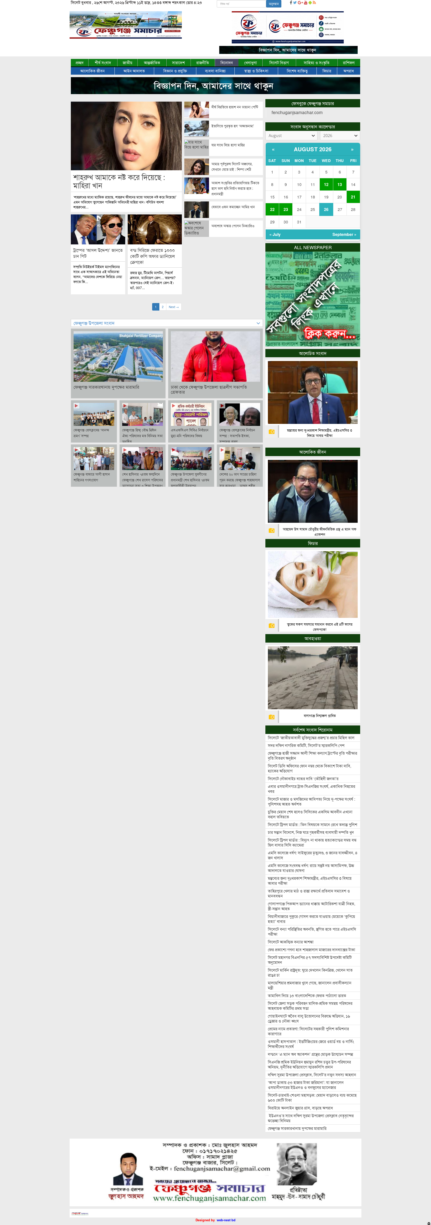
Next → (174, 307)
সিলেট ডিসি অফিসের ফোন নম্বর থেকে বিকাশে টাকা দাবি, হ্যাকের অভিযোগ (309, 768)
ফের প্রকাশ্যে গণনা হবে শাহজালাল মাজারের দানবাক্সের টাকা (311, 949)
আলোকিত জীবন (92, 71)
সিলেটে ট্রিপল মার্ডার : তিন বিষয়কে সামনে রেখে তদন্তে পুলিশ (312, 824)
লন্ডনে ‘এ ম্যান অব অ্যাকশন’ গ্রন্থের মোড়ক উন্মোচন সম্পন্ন (310, 1054)
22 (272, 209)
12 (326, 184)
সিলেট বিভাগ (279, 62)
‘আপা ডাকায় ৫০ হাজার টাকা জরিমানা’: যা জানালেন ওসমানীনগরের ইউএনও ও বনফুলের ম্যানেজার (306, 1084)
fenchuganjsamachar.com (297, 112)
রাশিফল (349, 62)
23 (286, 209)
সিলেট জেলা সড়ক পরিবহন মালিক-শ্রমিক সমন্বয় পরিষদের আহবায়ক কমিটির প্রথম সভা (310, 1005)
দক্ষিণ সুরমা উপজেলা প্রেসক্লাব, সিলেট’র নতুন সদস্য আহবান (312, 1074)
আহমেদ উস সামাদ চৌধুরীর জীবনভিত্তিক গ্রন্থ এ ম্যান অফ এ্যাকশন (319, 531)
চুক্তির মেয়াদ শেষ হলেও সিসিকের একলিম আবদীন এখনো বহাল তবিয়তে (310, 814)
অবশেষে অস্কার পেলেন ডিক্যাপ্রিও (233, 225)
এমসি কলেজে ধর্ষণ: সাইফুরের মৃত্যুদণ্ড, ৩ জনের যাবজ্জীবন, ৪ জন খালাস (313, 855)
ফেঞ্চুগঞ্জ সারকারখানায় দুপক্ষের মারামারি (106, 386)
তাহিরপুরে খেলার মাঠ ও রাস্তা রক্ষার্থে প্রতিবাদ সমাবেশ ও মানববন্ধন (309, 893)
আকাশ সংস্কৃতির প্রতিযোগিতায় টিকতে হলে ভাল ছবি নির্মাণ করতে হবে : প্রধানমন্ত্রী (235, 188)
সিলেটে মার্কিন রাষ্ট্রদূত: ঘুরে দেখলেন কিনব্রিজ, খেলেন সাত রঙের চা (310, 972)
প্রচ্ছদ (80, 62)
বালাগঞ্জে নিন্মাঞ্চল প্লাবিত (320, 715)
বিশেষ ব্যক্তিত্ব (297, 71)
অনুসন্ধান (274, 3)
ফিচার (327, 71)
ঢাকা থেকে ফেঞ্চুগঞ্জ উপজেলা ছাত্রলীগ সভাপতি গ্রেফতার (209, 389)
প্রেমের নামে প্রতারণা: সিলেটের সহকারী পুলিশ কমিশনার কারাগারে (308, 1031)
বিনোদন (226, 62)
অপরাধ (348, 71)
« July (275, 234)
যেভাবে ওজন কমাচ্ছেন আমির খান (233, 206)
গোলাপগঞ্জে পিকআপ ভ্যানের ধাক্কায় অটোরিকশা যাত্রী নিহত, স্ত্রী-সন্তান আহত (311, 906)
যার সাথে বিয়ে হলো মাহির (228, 144)
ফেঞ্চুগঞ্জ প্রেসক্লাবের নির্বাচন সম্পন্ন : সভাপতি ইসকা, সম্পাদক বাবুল (237, 435)
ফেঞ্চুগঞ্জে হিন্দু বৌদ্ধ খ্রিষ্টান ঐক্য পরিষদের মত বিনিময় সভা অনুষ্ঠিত (142, 435)
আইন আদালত (134, 71)
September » (344, 234)
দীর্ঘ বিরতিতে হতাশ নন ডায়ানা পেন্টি (235, 106)
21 (353, 197)
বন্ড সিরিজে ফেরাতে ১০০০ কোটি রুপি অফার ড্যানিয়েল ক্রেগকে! (152, 256)
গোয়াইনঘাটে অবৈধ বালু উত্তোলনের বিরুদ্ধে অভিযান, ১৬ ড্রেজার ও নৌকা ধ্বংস (309, 1018)
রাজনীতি (202, 62)
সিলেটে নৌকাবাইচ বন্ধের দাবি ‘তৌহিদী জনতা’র (303, 778)
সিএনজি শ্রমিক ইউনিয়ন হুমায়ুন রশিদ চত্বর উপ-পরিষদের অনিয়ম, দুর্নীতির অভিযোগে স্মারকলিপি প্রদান (309, 1064)
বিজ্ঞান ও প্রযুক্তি (175, 71)
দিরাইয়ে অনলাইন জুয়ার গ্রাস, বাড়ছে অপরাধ (300, 1108)
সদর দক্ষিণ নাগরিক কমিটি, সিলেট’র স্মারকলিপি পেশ (306, 745)
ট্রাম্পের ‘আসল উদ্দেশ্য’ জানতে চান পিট (98, 253)
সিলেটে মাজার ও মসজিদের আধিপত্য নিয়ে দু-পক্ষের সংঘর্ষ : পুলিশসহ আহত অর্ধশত (311, 801)
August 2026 (313, 149)
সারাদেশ (178, 62)
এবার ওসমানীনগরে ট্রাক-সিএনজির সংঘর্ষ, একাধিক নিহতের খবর (311, 788)
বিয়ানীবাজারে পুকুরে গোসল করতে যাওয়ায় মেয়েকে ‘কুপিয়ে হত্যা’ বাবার (311, 918)
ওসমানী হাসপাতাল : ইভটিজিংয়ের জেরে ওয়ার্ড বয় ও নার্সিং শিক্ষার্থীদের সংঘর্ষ (311, 1044)
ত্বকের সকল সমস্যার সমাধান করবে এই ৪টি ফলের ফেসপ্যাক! (319, 627)
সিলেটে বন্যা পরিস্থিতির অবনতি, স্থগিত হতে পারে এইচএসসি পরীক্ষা (312, 931)
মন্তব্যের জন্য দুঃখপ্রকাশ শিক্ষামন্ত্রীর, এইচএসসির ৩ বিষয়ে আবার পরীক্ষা (319, 433)
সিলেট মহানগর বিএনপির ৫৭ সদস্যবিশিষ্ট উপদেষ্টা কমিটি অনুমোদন (310, 959)
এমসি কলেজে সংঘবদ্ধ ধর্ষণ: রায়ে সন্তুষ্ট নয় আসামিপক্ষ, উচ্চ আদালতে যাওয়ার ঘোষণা (311, 868)
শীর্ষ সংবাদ (103, 62)
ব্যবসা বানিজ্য (215, 71)
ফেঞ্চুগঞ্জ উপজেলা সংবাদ (94, 323)
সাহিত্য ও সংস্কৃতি (316, 62)
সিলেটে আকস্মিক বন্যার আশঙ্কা (291, 942)
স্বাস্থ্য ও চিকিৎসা (256, 71)
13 (339, 184)
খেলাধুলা (250, 62)
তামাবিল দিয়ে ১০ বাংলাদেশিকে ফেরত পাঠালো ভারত (307, 995)
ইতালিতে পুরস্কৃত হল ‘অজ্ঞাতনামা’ (233, 125)
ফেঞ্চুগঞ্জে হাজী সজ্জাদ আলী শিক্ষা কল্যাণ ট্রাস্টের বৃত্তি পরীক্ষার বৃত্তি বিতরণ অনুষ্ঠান (312, 755)
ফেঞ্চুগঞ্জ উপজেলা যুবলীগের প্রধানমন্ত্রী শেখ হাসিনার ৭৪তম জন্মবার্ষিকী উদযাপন (190, 480)
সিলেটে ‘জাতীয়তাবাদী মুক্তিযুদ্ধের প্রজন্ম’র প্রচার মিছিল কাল (311, 737)
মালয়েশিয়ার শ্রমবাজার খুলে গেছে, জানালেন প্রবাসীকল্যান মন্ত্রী (309, 985)
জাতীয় (127, 62)
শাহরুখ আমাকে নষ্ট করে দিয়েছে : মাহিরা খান (119, 181)
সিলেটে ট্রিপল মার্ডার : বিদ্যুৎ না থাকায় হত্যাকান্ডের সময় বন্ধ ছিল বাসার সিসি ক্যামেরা (312, 842)
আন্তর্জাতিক (152, 62)
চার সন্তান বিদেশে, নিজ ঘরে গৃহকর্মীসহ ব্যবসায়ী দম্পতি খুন (311, 832)
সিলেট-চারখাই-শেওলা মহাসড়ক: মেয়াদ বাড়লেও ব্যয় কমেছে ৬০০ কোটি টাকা (312, 1097)
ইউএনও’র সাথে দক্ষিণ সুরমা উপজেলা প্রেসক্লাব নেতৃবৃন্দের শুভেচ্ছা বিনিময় (311, 1118)
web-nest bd (226, 1220)
